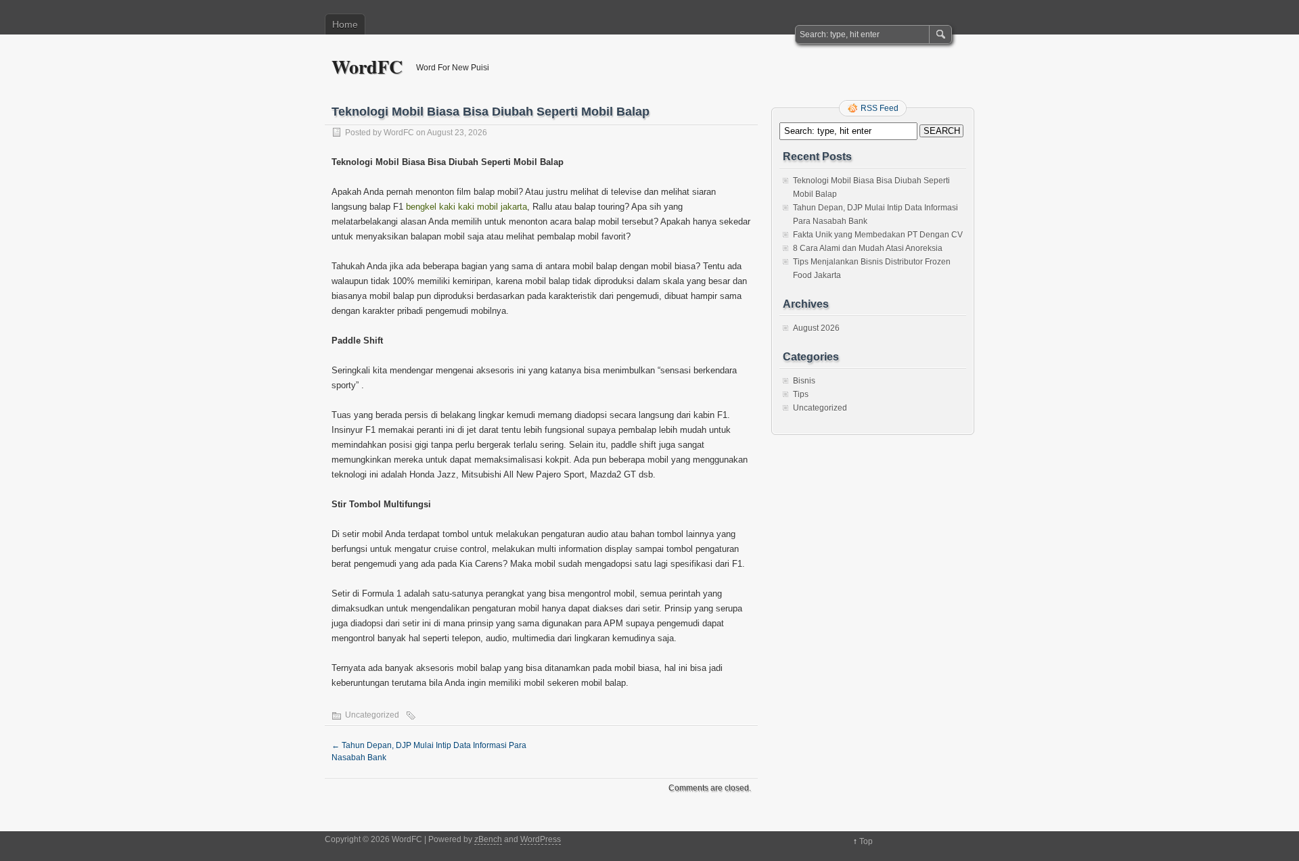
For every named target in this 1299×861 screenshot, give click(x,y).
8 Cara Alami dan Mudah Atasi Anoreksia (867, 248)
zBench (488, 839)
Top (866, 841)
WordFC (367, 66)
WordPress (540, 839)
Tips (800, 394)
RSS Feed (879, 108)
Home (345, 24)
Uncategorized (372, 715)
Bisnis (804, 381)
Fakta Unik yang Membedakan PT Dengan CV (878, 234)
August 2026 (816, 328)
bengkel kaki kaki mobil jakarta (466, 207)
